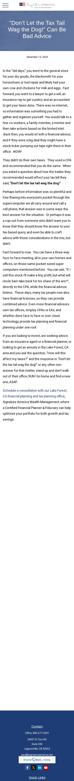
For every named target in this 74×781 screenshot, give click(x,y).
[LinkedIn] (39, 767)
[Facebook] (27, 767)
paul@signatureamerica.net (37, 754)
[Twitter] (33, 767)
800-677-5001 (41, 733)
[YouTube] (45, 767)
